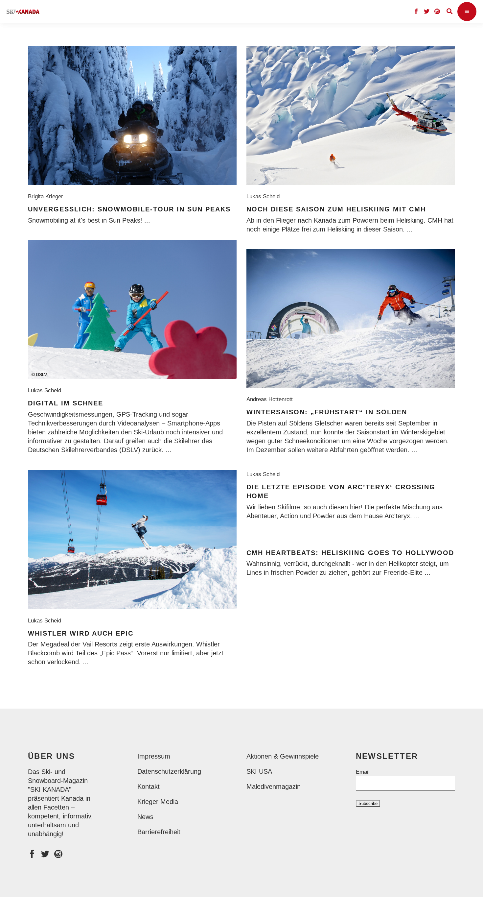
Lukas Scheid (264, 196)
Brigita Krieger (47, 196)
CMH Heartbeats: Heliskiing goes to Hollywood (350, 552)
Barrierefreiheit (158, 832)
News (145, 816)
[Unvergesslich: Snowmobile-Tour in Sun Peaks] (132, 115)
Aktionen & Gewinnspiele (282, 756)
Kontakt (148, 786)
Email (363, 772)
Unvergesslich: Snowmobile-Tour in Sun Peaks (129, 209)
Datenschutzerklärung (169, 771)
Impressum (153, 756)
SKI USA (259, 771)
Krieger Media (157, 801)
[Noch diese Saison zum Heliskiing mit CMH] (350, 115)
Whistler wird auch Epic (80, 633)
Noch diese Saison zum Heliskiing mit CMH (336, 209)
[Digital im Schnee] (132, 309)
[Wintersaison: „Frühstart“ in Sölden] (350, 318)
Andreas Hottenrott (271, 399)
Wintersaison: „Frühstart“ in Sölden (326, 412)
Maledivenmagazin (273, 786)
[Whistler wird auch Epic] (132, 539)
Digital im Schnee (65, 403)
